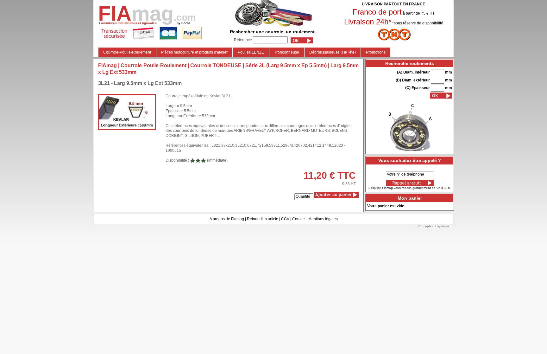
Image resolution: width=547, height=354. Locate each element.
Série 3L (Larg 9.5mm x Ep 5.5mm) (286, 65)
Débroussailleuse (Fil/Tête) (332, 52)
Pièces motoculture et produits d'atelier (194, 52)
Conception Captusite (433, 226)
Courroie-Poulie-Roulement (127, 52)
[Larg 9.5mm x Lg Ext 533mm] (127, 112)
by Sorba (184, 23)
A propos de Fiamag (227, 219)
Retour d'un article (262, 219)
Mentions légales (323, 219)
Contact (298, 219)
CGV (285, 219)
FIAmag (107, 65)
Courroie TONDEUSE (216, 65)
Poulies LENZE (251, 52)
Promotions (376, 52)
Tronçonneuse (286, 52)
